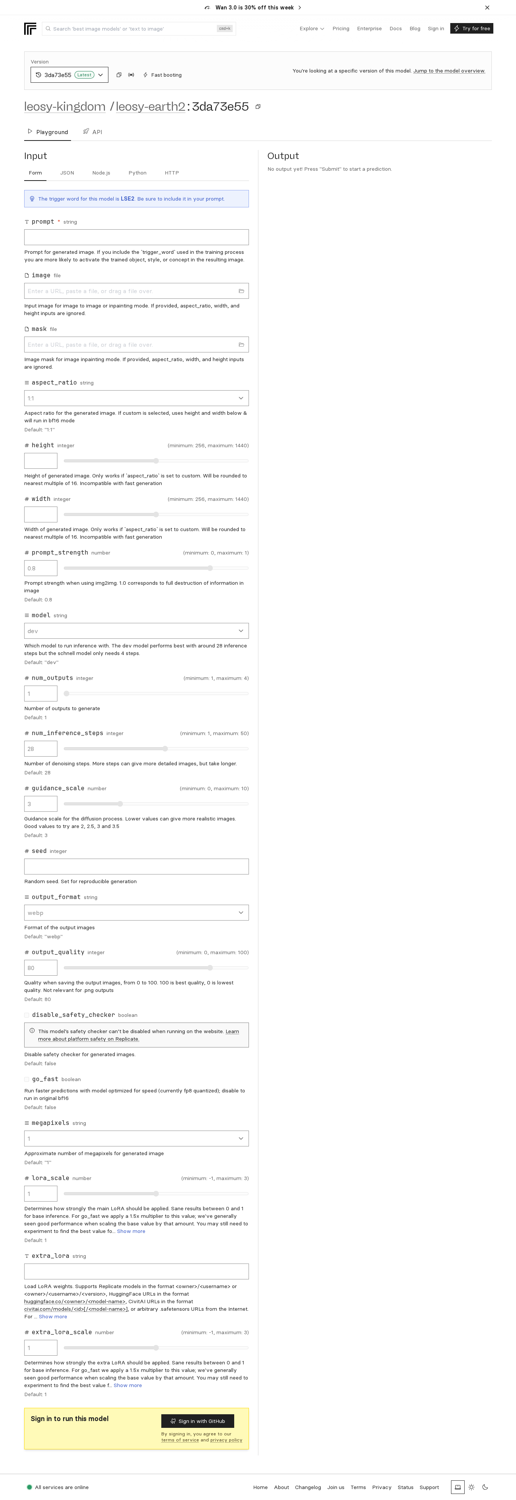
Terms (358, 1487)
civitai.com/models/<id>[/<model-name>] (76, 1308)
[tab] (35, 173)
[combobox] (139, 28)
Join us (336, 1487)
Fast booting (166, 74)
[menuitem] (312, 29)
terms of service (180, 1440)
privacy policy (226, 1440)
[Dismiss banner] (487, 7)
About (281, 1487)
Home (260, 1487)
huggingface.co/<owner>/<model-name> (74, 1301)
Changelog (308, 1487)
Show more (131, 1231)
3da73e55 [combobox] (68, 75)
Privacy (382, 1487)
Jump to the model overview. (449, 70)
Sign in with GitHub (202, 1421)
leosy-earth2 (150, 106)
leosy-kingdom (65, 106)
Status (406, 1487)
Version (40, 61)
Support (429, 1487)
